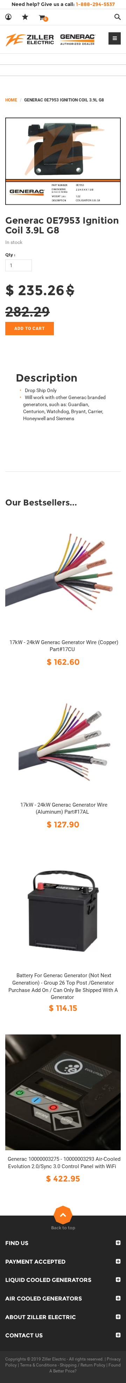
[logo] (50, 39)
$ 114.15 (63, 1008)
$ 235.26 (34, 290)
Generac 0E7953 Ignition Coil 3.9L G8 (62, 225)
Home (11, 100)
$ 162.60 (63, 662)
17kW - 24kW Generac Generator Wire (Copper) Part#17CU (63, 646)
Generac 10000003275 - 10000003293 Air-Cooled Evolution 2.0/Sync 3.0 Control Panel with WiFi (64, 1163)
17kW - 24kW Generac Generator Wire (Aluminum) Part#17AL (63, 808)
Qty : (10, 254)
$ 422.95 (63, 1178)
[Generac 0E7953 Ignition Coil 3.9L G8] (63, 161)
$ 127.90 (63, 824)
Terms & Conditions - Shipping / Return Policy (62, 1365)
